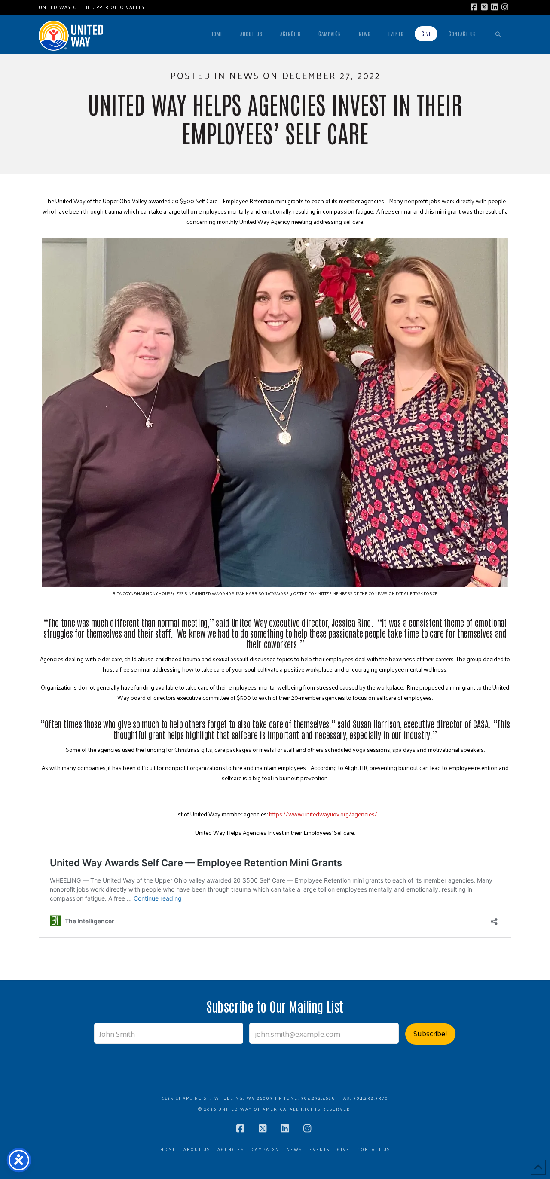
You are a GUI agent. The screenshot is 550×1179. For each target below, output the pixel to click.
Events (319, 1149)
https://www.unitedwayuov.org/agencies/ (323, 814)
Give (343, 1149)
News (294, 1149)
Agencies (230, 1149)
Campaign (265, 1149)
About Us (196, 1149)
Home (168, 1149)
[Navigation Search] (498, 34)
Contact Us (373, 1149)
